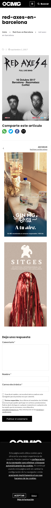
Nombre (6, 374)
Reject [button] (34, 496)
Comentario (8, 342)
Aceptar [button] (19, 495)
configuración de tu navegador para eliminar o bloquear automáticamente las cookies (25, 462)
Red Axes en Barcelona (38, 149)
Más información (25, 499)
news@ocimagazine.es (10, 410)
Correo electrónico (12, 384)
